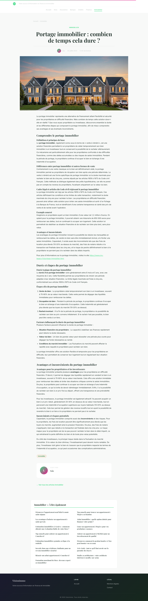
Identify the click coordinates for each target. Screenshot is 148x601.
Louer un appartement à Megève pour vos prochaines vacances (93, 528)
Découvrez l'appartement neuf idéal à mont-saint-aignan (52, 513)
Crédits (80, 10)
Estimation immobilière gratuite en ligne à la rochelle (53, 542)
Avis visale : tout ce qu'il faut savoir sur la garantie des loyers (92, 549)
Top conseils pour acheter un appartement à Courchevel (52, 535)
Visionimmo (18, 580)
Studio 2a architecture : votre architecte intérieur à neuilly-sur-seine (92, 556)
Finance (89, 10)
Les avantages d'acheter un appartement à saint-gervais (51, 520)
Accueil (48, 10)
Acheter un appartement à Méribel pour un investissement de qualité (93, 535)
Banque (73, 10)
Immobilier (98, 10)
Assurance (63, 10)
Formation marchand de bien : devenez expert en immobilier (53, 561)
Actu (55, 10)
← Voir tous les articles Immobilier (50, 485)
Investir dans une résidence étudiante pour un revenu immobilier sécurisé (53, 549)
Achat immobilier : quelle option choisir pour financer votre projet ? (94, 520)
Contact (110, 587)
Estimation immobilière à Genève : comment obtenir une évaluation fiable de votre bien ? (52, 528)
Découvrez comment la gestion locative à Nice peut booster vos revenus (94, 542)
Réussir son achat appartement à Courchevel (52, 555)
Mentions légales (113, 584)
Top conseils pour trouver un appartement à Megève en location (93, 513)
